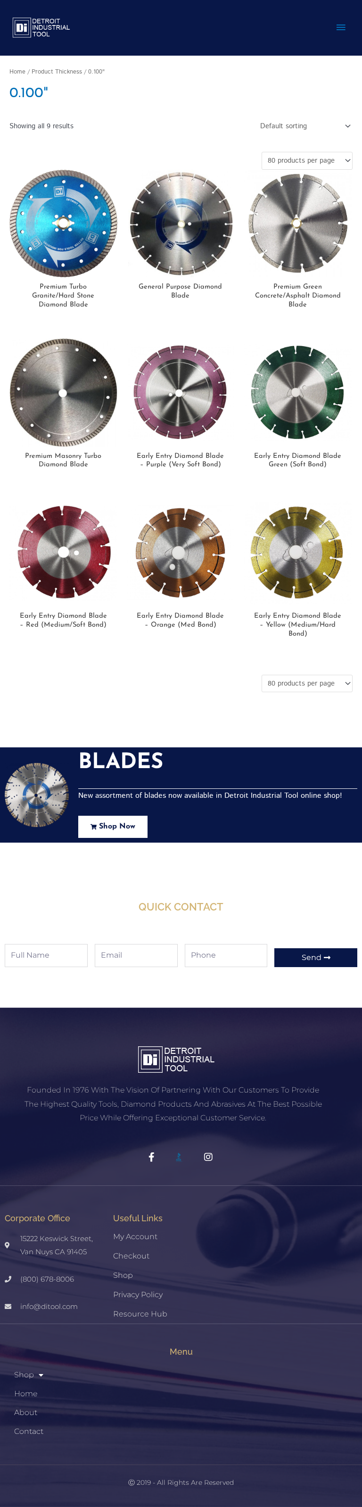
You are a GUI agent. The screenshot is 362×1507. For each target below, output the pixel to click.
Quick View (63, 270)
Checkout (131, 1255)
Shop (123, 1275)
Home (17, 71)
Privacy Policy (138, 1294)
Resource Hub (140, 1313)
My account (135, 1236)
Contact (28, 1431)
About (25, 1412)
